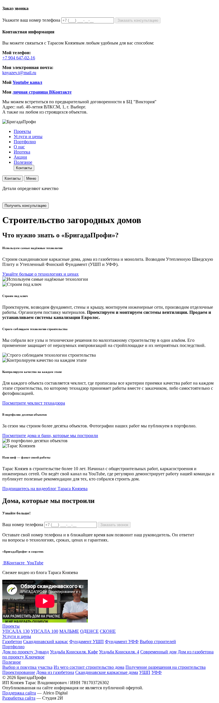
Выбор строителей (158, 641)
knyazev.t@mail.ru (19, 72)
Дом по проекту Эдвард (25, 651)
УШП (144, 672)
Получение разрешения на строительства (165, 667)
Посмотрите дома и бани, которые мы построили (50, 435)
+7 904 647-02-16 (18, 57)
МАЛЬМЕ (69, 631)
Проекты (22, 131)
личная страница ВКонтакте (42, 92)
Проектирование (18, 672)
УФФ (156, 672)
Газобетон (12, 641)
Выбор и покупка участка (27, 667)
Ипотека (22, 152)
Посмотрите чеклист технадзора (33, 403)
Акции (20, 157)
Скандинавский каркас (45, 641)
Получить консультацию (25, 205)
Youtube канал (27, 82)
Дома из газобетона (55, 672)
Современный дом (158, 651)
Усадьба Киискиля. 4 (119, 651)
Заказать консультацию (137, 20)
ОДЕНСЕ (89, 631)
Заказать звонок (114, 525)
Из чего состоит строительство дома (89, 667)
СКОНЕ (108, 631)
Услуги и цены (28, 136)
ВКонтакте (14, 562)
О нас (19, 146)
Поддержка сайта (19, 692)
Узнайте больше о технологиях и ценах (40, 274)
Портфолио (25, 141)
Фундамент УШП (86, 641)
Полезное (23, 162)
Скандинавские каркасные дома (106, 672)
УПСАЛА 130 (16, 631)
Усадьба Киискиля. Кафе (74, 651)
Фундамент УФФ (122, 641)
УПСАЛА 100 (44, 631)
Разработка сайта (18, 698)
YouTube (34, 562)
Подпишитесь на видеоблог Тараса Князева (45, 488)
